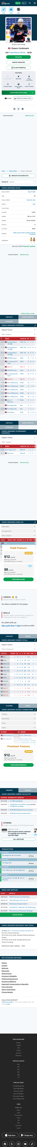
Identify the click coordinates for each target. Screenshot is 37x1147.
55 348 (9, 98)
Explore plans (18, 579)
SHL (18, 1069)
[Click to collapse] (35, 325)
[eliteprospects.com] (6, 3)
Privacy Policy (18, 1115)
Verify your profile (7, 1002)
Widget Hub (18, 1107)
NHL (18, 1064)
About (18, 1110)
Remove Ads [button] (29, 115)
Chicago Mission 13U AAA (12, 343)
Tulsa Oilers (14, 53)
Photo (18, 1118)
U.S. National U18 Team (12, 375)
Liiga (18, 1074)
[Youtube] (25, 1144)
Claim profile (20, 68)
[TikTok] (32, 1144)
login (19, 625)
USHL (21, 358)
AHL (21, 405)
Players (9, 706)
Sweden (18, 1043)
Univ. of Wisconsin (12, 382)
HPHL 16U (23, 353)
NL (18, 1077)
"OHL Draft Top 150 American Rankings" (21, 911)
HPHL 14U (23, 347)
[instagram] (14, 109)
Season (9, 790)
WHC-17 (22, 367)
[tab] (9, 317)
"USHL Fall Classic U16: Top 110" (18, 900)
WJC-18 (22, 379)
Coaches (9, 321)
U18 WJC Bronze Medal (16, 806)
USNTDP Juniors (12, 358)
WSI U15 (22, 450)
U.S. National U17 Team (12, 362)
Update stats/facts (19, 176)
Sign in (24, 3)
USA (34, 204)
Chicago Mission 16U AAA (12, 353)
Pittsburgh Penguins (18, 1096)
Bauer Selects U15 (10, 450)
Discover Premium (18, 765)
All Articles (18, 839)
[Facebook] (5, 1144)
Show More (17, 915)
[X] (11, 1144)
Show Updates (18, 62)
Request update (29, 246)
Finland (19, 1050)
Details (31, 856)
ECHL (23, 53)
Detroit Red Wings (18, 1088)
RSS (18, 1123)
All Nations (18, 1055)
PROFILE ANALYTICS (23, 98)
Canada (19, 1045)
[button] (18, 57)
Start (3, 171)
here (8, 1004)
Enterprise (18, 1125)
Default (9, 317)
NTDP (21, 361)
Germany (18, 1053)
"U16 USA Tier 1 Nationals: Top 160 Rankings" (22, 907)
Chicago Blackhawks (18, 1086)
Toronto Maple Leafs (18, 1099)
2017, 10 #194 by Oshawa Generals (19, 931)
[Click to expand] (35, 710)
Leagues (9, 636)
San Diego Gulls (12, 405)
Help (18, 1113)
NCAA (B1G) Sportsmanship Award (20, 813)
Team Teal (10, 453)
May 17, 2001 (31, 192)
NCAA (22, 382)
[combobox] (9, 182)
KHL (18, 1067)
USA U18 (9, 379)
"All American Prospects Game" (18, 904)
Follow (18, 57)
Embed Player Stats (28, 313)
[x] (18, 109)
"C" (18, 400)
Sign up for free (8, 625)
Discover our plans (18, 93)
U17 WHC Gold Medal (16, 801)
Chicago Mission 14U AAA (12, 348)
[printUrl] (22, 109)
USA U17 (9, 367)
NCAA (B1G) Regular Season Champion (21, 810)
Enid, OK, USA (31, 200)
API (18, 1120)
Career (18, 1128)
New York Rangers (18, 1093)
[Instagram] (18, 1144)
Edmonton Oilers (18, 1091)
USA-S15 (22, 453)
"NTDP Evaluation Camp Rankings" (19, 897)
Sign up (18, 3)
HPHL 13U (23, 342)
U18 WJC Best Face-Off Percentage (20, 804)
